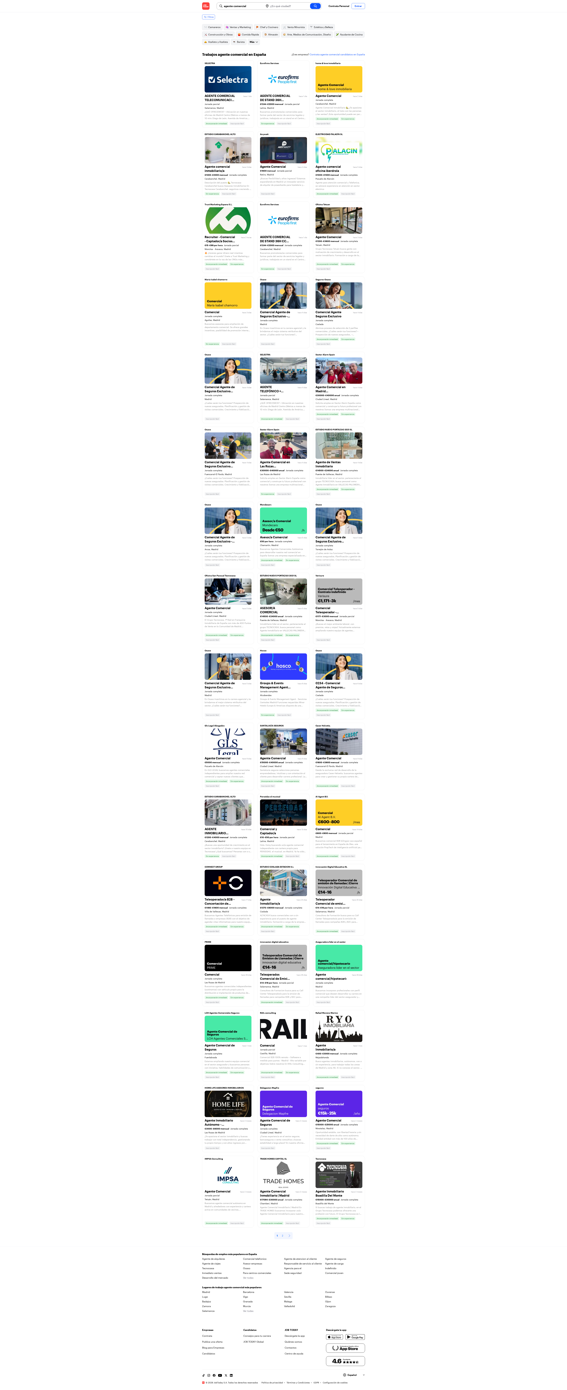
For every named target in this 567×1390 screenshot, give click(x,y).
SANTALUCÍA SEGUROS (272, 725)
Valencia (288, 1292)
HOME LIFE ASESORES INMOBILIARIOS (224, 1088)
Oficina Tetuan (323, 204)
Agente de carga (334, 1263)
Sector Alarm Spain (325, 354)
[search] (315, 6)
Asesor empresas (252, 1263)
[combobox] (243, 6)
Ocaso (263, 279)
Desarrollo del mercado (215, 1277)
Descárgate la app (295, 1335)
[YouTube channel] (220, 1375)
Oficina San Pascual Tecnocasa (220, 575)
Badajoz (206, 1301)
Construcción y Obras (220, 34)
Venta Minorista (296, 27)
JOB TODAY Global (253, 1341)
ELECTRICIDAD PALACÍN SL (329, 134)
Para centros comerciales (257, 1273)
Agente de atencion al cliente (300, 1258)
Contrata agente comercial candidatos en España (337, 54)
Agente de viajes (211, 1263)
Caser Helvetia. (323, 725)
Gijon (328, 1301)
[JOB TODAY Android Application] (355, 1337)
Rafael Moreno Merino (327, 1013)
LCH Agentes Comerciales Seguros (222, 1013)
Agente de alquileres (213, 1258)
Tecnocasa (321, 1158)
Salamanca (208, 1310)
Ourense (330, 1292)
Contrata (207, 1335)
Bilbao (328, 1296)
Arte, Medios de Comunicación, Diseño (309, 34)
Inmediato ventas (212, 1273)
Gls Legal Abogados (215, 725)
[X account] (226, 1375)
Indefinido (330, 1268)
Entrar (358, 6)
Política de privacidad (272, 1382)
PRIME (208, 942)
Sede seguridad (293, 1273)
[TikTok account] (203, 1375)
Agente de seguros (335, 1258)
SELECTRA (210, 63)
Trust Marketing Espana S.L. (218, 204)
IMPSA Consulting (214, 1158)
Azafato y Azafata (218, 41)
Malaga (288, 1301)
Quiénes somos (293, 1341)
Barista (241, 41)
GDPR (316, 1382)
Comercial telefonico (255, 1258)
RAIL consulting (268, 1013)
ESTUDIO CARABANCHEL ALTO (220, 134)
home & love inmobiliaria (328, 63)
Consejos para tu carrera (257, 1335)
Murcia (247, 1306)
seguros (320, 1088)
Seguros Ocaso (323, 279)
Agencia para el (292, 1268)
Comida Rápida (250, 34)
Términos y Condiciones (298, 1382)
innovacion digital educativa (274, 942)
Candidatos (208, 1353)
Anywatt (264, 134)
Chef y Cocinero (269, 27)
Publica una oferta (212, 1341)
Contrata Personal (339, 6)
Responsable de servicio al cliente (303, 1263)
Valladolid (289, 1306)
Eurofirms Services (269, 63)
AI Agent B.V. (322, 796)
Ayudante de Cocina (351, 34)
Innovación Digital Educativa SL (331, 867)
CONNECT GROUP (214, 867)
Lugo (205, 1296)
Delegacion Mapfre (269, 1088)
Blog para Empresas (213, 1347)
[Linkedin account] (231, 1375)
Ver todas (248, 1277)
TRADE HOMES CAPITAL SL (273, 1158)
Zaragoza (330, 1306)
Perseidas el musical (270, 796)
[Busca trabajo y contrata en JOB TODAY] (206, 6)
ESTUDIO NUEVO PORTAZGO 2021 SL (334, 429)
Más (252, 41)
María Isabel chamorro (216, 279)
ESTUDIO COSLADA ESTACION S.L (277, 867)
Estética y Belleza (323, 27)
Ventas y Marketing (240, 27)
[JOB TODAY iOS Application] (334, 1337)
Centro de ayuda (294, 1353)
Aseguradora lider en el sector (331, 942)
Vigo (245, 1296)
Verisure (320, 575)
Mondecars (265, 504)
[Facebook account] (214, 1375)
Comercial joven (334, 1273)
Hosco (263, 650)
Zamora (206, 1306)
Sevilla (287, 1296)
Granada (248, 1301)
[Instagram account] (208, 1375)
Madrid (206, 1292)
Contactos (290, 1347)
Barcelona (248, 1292)
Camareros (214, 27)
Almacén (273, 34)
